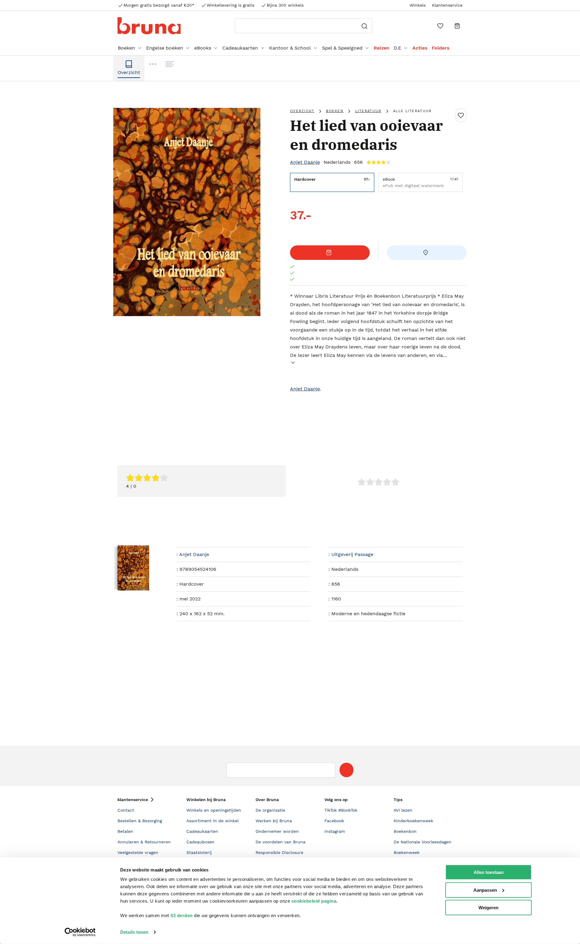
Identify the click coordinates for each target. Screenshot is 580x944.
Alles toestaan (489, 872)
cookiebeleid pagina (314, 901)
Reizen (381, 48)
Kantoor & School (290, 48)
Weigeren (488, 907)
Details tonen (134, 932)
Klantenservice (447, 5)
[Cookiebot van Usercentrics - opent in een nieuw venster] (80, 932)
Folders (441, 48)
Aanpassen (485, 889)
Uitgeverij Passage (352, 554)
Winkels (418, 5)
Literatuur (368, 111)
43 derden (181, 915)
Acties (419, 48)
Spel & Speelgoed (342, 48)
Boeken (126, 48)
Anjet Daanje (305, 162)
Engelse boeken (164, 48)
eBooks (202, 48)
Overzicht (302, 111)
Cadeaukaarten (240, 48)
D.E (397, 48)
